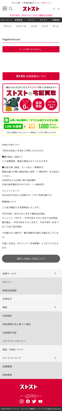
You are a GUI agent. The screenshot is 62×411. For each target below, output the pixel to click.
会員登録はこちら (36, 76)
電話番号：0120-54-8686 (31, 397)
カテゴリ (43, 20)
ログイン (7, 282)
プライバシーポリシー (14, 341)
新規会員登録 (10, 290)
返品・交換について (13, 349)
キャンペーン (6, 20)
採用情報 (7, 374)
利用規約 (7, 315)
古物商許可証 (10, 332)
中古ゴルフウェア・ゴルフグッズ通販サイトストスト (25, 409)
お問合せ (7, 298)
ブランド (31, 20)
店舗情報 (55, 20)
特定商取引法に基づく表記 (17, 324)
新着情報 (18, 20)
